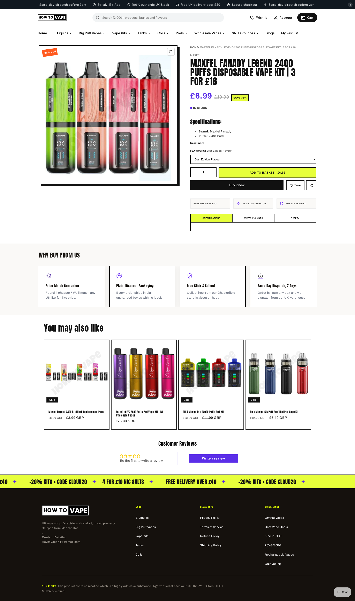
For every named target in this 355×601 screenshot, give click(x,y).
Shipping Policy (210, 545)
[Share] (311, 185)
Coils (161, 33)
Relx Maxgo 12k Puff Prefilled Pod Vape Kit (274, 412)
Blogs (270, 33)
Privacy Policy (209, 517)
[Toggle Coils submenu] (167, 33)
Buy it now (236, 185)
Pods (180, 33)
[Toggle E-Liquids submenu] (70, 33)
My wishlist (289, 33)
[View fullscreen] (171, 52)
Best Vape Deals (276, 527)
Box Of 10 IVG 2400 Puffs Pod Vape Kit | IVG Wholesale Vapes (140, 413)
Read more (197, 143)
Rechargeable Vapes (279, 554)
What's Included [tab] (253, 218)
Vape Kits (119, 33)
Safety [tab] (295, 218)
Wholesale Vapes (207, 33)
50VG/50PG (273, 536)
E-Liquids (61, 33)
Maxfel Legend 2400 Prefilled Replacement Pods (76, 412)
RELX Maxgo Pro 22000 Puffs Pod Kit (203, 412)
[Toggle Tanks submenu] (149, 33)
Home (42, 33)
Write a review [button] (213, 458)
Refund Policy (209, 536)
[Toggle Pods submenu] (186, 33)
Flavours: (211, 150)
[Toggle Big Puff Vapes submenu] (104, 33)
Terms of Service (212, 527)
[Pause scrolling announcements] (350, 4)
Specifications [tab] (211, 218)
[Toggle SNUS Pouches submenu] (257, 33)
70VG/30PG (273, 545)
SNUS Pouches (243, 33)
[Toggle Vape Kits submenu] (129, 33)
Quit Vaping (273, 563)
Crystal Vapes (274, 517)
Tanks (142, 33)
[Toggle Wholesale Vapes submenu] (223, 33)
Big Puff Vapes (90, 33)
